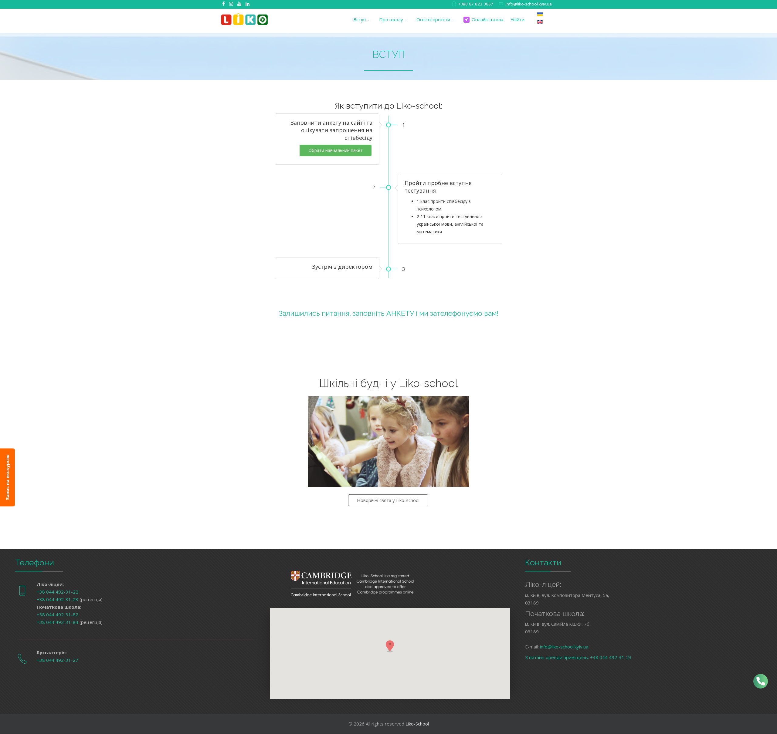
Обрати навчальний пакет (335, 150)
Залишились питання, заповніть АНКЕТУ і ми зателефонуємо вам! (388, 313)
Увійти (517, 19)
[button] (390, 646)
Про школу (391, 19)
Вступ (359, 19)
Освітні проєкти (433, 19)
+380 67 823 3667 (475, 4)
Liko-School (417, 724)
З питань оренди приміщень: (557, 657)
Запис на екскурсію (7, 477)
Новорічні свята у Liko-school (388, 500)
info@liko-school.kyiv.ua (529, 4)
